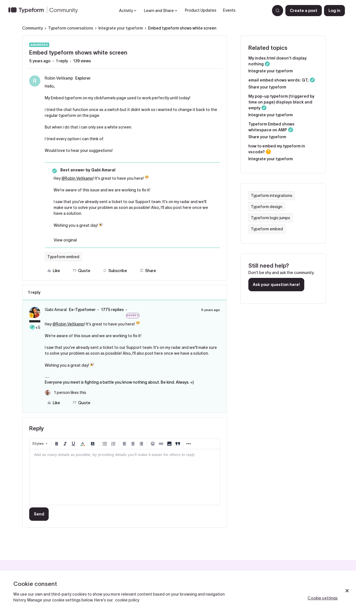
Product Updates (200, 10)
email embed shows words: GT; (278, 80)
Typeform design (266, 206)
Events (229, 10)
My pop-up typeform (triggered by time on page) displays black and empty (281, 102)
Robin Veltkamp (59, 78)
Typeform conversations (70, 28)
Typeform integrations (271, 195)
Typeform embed (63, 257)
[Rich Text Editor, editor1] (124, 477)
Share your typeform (267, 87)
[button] (303, 10)
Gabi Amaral (56, 309)
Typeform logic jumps (270, 218)
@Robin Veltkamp (77, 178)
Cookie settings (323, 598)
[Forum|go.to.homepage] (45, 10)
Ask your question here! (276, 284)
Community (32, 28)
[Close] (347, 591)
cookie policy (127, 600)
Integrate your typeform (120, 28)
